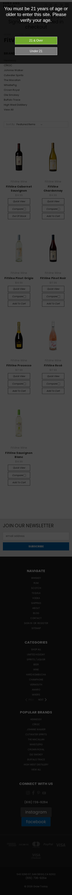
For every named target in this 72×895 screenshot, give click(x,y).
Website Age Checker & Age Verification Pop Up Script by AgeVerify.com (67, 894)
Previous (6, 891)
